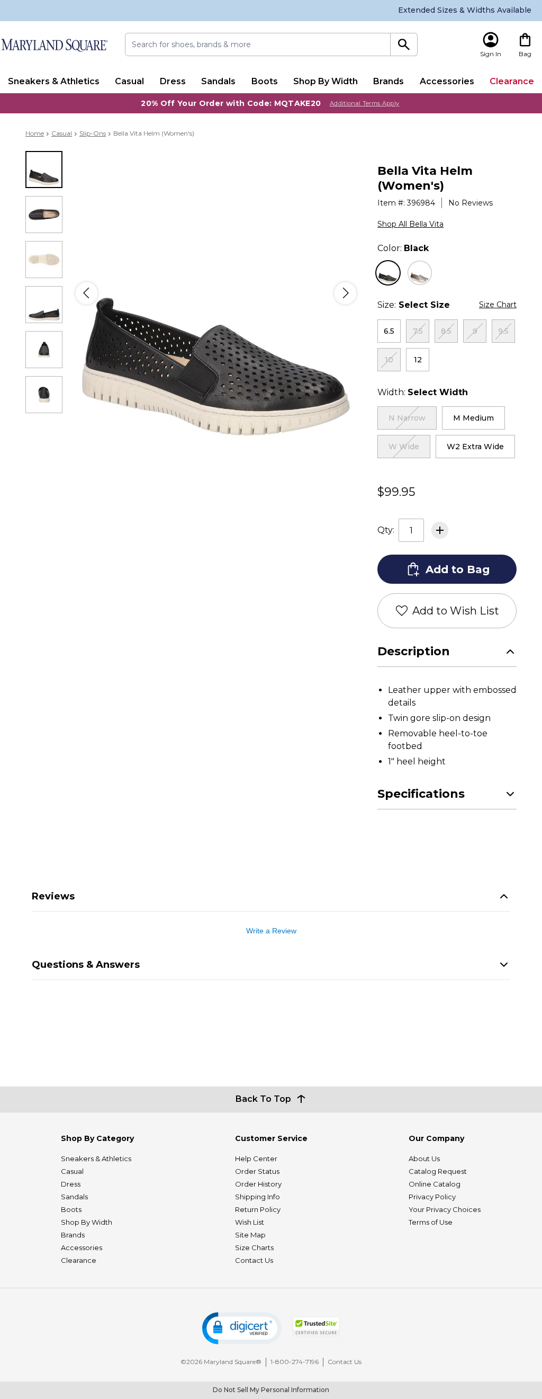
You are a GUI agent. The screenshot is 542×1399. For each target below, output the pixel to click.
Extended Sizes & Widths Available (464, 10)
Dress (173, 81)
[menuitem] (53, 81)
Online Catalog (434, 1184)
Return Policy (258, 1209)
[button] (242, 1328)
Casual (129, 81)
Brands (388, 81)
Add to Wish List (455, 610)
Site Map (250, 1235)
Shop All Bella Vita (410, 224)
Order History (258, 1184)
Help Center (256, 1158)
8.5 (446, 331)
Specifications (421, 794)
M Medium (473, 418)
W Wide (404, 446)
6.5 (389, 331)
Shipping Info (257, 1196)
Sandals (218, 81)
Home (34, 133)
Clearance (512, 81)
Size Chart (498, 304)
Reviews (53, 896)
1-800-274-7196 (294, 1362)
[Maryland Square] (54, 45)
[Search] (404, 44)
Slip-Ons (92, 133)
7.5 (418, 331)
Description (413, 651)
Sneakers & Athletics (54, 81)
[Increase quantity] (439, 530)
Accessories (447, 81)
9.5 (503, 331)
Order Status (257, 1171)
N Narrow (407, 418)
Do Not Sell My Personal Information (271, 1390)
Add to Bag (458, 569)
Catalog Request (438, 1171)
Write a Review (271, 930)
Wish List (249, 1222)
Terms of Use (431, 1222)
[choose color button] (388, 272)
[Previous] (86, 293)
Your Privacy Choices (445, 1209)
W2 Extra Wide (475, 446)
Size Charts (254, 1247)
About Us (424, 1158)
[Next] (345, 293)
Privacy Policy (432, 1196)
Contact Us (254, 1260)
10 (389, 359)
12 (418, 359)
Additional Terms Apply (365, 103)
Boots (264, 81)
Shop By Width (325, 81)
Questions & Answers (86, 964)
